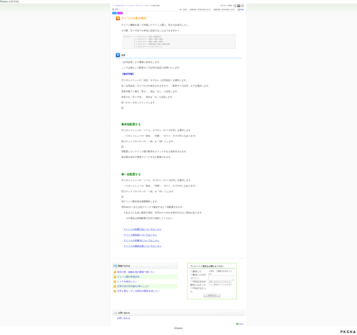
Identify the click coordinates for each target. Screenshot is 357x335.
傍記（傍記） (159, 42)
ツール (130, 6)
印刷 (242, 10)
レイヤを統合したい (127, 281)
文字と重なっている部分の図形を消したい (138, 291)
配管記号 (157, 37)
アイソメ (139, 6)
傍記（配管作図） (164, 44)
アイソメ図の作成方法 (128, 277)
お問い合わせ (123, 318)
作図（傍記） (159, 39)
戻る (116, 9)
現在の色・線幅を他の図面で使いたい (136, 272)
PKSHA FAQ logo (348, 332)
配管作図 (152, 44)
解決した (197, 271)
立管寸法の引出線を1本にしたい (133, 286)
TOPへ (241, 324)
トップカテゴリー (119, 6)
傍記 (150, 37)
